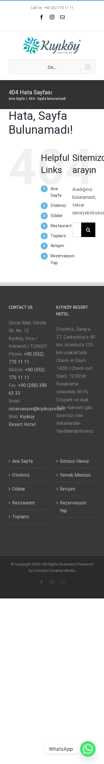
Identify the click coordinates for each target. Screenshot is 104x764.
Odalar (57, 215)
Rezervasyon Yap (73, 506)
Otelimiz (58, 205)
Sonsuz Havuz (74, 461)
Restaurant (61, 225)
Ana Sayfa (22, 461)
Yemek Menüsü (75, 475)
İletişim (57, 245)
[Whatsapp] (88, 749)
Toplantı (58, 236)
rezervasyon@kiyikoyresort (37, 409)
